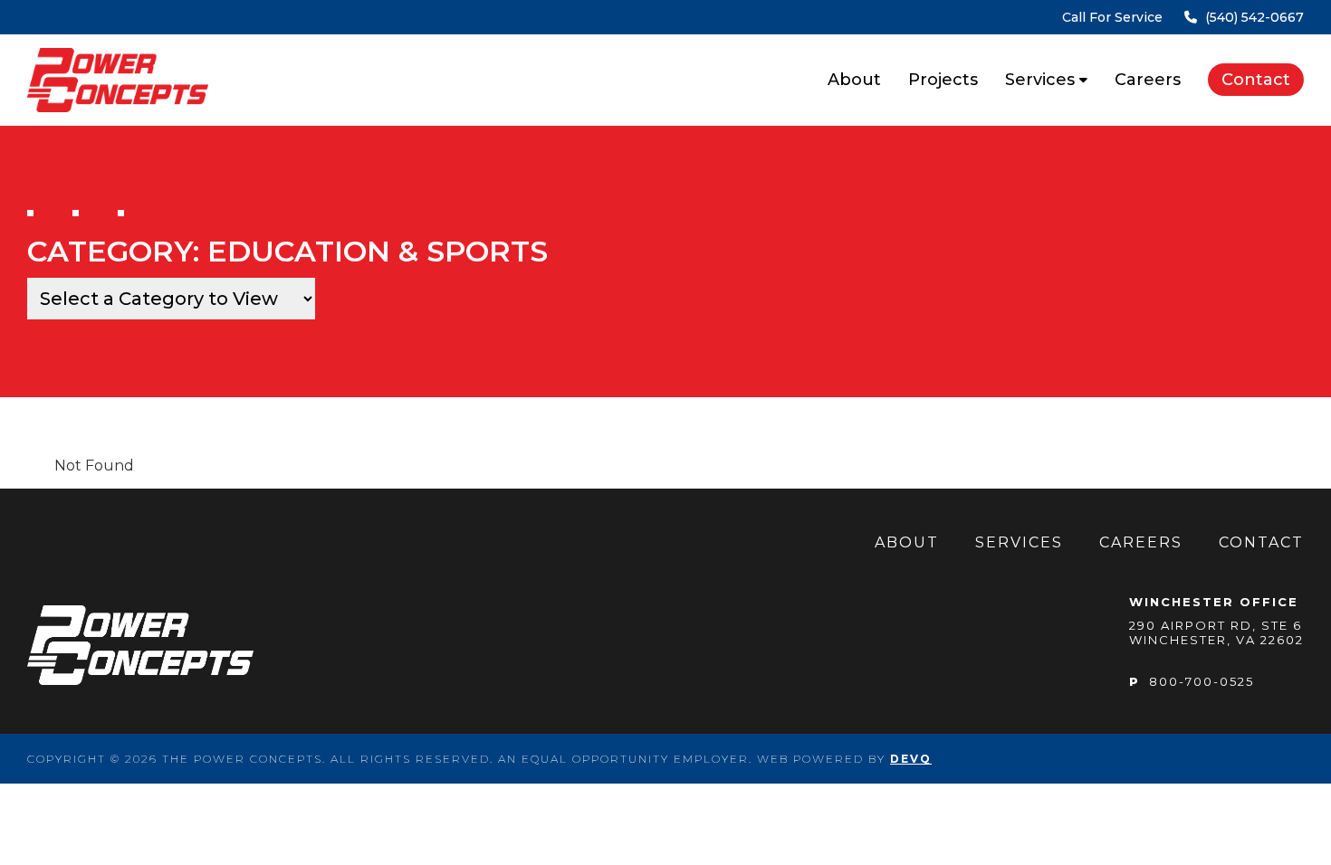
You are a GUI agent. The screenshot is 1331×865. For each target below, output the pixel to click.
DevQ (911, 758)
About (854, 80)
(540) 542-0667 (1183, 17)
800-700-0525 (1191, 681)
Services (1040, 80)
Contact (1255, 80)
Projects (943, 80)
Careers (1148, 80)
